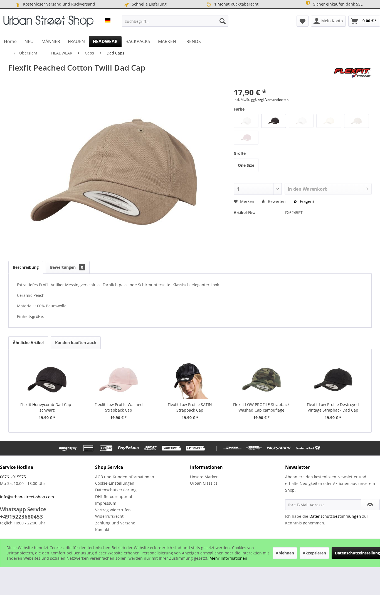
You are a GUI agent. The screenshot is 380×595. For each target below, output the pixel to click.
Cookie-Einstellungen (114, 483)
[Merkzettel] (303, 21)
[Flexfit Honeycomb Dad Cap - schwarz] (47, 379)
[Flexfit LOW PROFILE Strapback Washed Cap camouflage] (261, 379)
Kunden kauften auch (75, 342)
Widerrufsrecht (109, 516)
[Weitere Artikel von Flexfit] (352, 73)
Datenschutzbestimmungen (335, 516)
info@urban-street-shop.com (27, 496)
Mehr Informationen (228, 558)
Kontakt (102, 529)
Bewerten (277, 201)
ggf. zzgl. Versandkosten (269, 99)
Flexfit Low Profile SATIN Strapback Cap (190, 407)
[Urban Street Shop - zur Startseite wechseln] (48, 22)
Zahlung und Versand (115, 523)
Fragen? (306, 201)
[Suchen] (222, 21)
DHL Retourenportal (113, 496)
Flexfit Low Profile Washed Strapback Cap (119, 407)
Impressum (105, 503)
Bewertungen (66, 267)
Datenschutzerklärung (116, 489)
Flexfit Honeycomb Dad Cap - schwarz (47, 407)
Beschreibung (26, 267)
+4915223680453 (21, 516)
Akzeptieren (314, 553)
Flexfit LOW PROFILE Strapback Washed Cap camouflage (261, 407)
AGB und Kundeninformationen (124, 476)
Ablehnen (285, 553)
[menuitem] (175, 21)
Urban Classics (204, 483)
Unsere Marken (204, 476)
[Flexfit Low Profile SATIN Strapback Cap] (190, 379)
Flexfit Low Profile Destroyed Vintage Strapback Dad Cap (333, 407)
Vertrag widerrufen (113, 509)
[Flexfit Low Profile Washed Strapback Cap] (118, 379)
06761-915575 (13, 476)
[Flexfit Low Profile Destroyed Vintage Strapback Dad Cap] (333, 379)
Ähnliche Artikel (28, 342)
